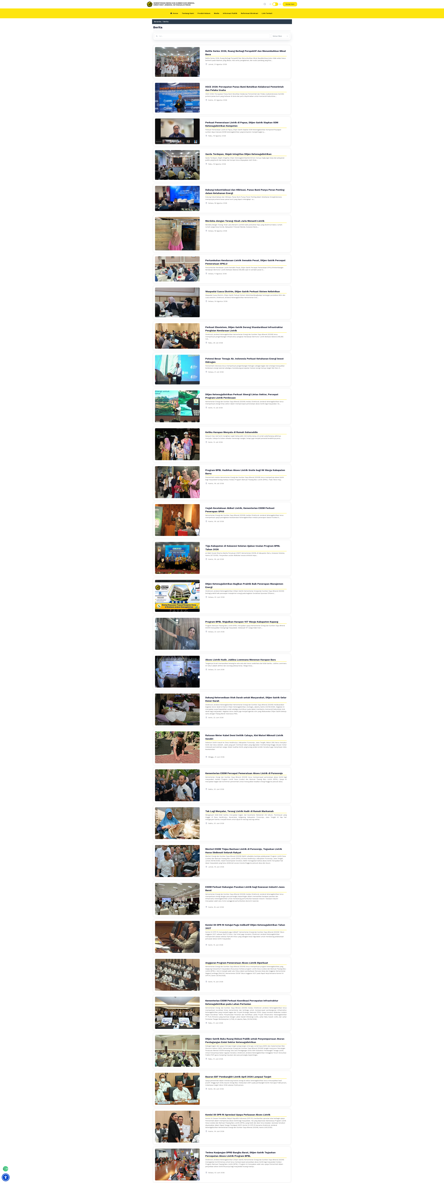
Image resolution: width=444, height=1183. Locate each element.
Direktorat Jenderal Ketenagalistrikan (172, 5)
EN (280, 4)
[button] (5, 1177)
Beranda (157, 22)
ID (270, 4)
